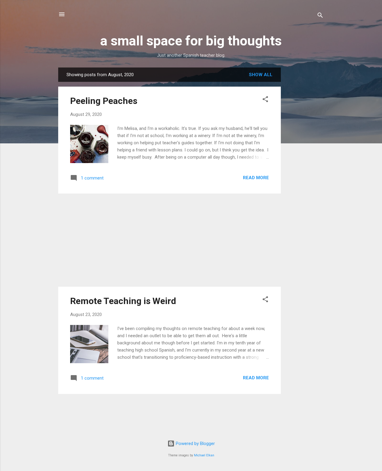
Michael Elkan (204, 455)
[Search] (320, 16)
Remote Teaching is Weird (123, 301)
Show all (260, 74)
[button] (265, 100)
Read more (256, 177)
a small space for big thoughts (191, 41)
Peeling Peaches (103, 101)
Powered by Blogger (195, 443)
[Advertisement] (305, 157)
